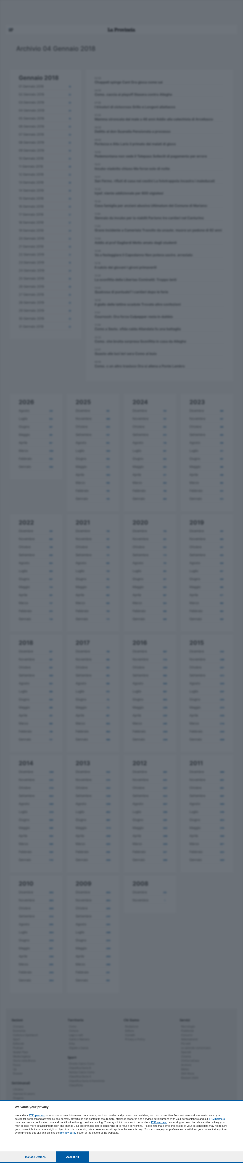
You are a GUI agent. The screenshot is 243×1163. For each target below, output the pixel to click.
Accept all (72, 1156)
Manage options (35, 1156)
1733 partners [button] (37, 1115)
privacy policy (68, 1132)
